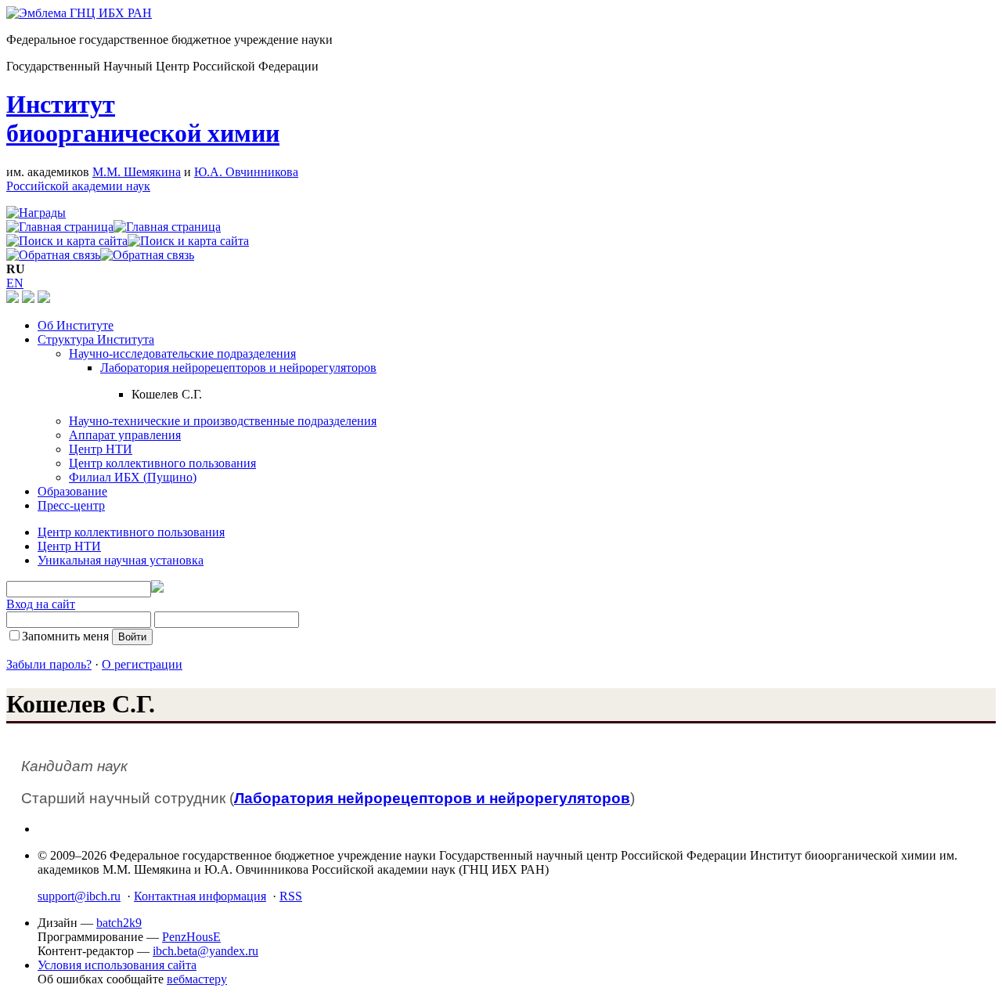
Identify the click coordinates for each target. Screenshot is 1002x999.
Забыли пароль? (49, 664)
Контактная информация (200, 896)
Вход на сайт (40, 604)
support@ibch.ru (79, 896)
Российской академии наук (78, 186)
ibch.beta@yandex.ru (205, 951)
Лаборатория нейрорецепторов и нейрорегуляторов (238, 367)
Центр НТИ (100, 449)
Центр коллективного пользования (162, 463)
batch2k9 (119, 922)
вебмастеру (197, 979)
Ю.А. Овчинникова (246, 172)
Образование (72, 491)
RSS (290, 896)
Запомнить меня (65, 636)
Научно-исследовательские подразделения (182, 353)
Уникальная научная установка (121, 560)
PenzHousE (191, 936)
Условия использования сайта (117, 965)
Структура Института (96, 339)
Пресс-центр (71, 505)
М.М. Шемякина (136, 172)
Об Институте (76, 325)
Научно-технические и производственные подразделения (223, 420)
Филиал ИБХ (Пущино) (132, 477)
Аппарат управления (125, 435)
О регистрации (142, 664)
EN (14, 283)
